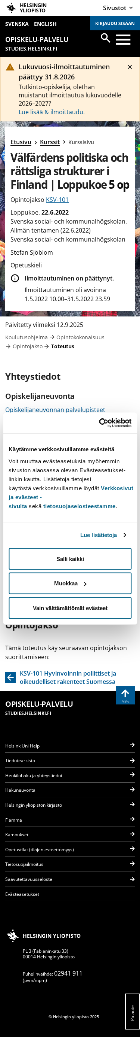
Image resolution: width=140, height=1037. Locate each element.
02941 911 (68, 973)
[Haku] (106, 38)
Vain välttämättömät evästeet (70, 607)
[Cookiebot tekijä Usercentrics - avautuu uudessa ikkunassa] (99, 423)
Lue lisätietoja (98, 535)
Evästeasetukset (22, 894)
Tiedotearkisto (20, 760)
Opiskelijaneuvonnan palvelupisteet (55, 410)
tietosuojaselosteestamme (79, 506)
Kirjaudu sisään (115, 23)
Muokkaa (66, 583)
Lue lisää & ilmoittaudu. (52, 112)
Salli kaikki (70, 558)
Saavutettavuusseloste (28, 879)
